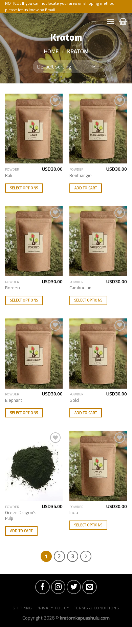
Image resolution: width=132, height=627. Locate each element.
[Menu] (110, 21)
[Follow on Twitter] (74, 587)
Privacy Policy (53, 608)
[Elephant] (34, 353)
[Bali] (34, 129)
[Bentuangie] (98, 129)
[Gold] (98, 353)
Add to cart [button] (85, 188)
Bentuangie (80, 176)
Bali (8, 176)
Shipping (22, 608)
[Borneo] (34, 241)
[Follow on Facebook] (42, 587)
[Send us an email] (89, 587)
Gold (74, 400)
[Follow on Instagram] (58, 587)
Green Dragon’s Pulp (21, 516)
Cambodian (80, 288)
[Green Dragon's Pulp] (34, 466)
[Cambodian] (98, 241)
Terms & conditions (96, 608)
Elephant (13, 400)
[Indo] (98, 466)
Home (51, 51)
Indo (73, 513)
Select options (24, 188)
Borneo (12, 288)
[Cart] (123, 21)
